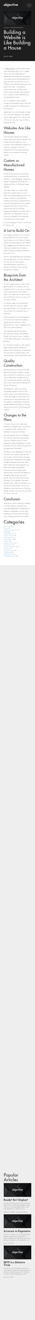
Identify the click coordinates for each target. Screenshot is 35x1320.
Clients (6, 528)
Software (6, 548)
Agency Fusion (10, 69)
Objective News (9, 543)
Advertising (7, 526)
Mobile (6, 541)
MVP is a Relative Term (14, 1264)
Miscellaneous (8, 539)
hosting (10, 245)
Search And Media (10, 547)
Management (8, 537)
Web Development (9, 556)
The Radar (7, 552)
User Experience (9, 554)
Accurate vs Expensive (17, 1231)
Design (6, 532)
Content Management (10, 530)
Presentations (8, 545)
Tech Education (8, 550)
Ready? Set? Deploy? (16, 1200)
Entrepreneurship (9, 534)
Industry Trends (8, 535)
